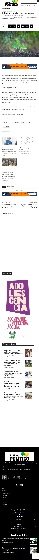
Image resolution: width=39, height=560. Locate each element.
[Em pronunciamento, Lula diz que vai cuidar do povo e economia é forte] (9, 141)
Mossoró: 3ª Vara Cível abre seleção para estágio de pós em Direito (29, 206)
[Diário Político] (19, 456)
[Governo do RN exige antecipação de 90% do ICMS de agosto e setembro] (28, 363)
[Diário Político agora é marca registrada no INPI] (33, 541)
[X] (14, 26)
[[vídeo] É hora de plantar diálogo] (26, 141)
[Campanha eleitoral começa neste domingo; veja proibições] (28, 374)
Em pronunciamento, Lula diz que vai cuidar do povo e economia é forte (9, 149)
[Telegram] (23, 26)
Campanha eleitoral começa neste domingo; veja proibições (13, 373)
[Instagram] (14, 510)
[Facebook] (18, 26)
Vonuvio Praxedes (9, 18)
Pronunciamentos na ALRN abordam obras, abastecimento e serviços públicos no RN (13, 395)
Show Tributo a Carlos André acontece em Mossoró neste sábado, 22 (13, 352)
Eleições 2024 (5, 8)
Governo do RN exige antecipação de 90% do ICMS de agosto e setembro (12, 363)
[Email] (27, 26)
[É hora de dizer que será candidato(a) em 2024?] (33, 550)
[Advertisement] (19, 424)
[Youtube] (24, 510)
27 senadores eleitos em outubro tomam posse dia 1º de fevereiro (10, 206)
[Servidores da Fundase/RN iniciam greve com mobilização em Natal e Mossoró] (28, 384)
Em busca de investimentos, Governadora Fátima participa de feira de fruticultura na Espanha (8, 172)
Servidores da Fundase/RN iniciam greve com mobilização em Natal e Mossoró (12, 384)
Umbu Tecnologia (20, 512)
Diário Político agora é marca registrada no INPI (15, 539)
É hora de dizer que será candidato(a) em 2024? (14, 549)
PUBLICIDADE (7, 273)
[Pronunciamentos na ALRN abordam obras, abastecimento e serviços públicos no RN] (28, 395)
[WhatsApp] (10, 26)
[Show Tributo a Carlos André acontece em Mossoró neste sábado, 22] (28, 353)
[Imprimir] (31, 26)
